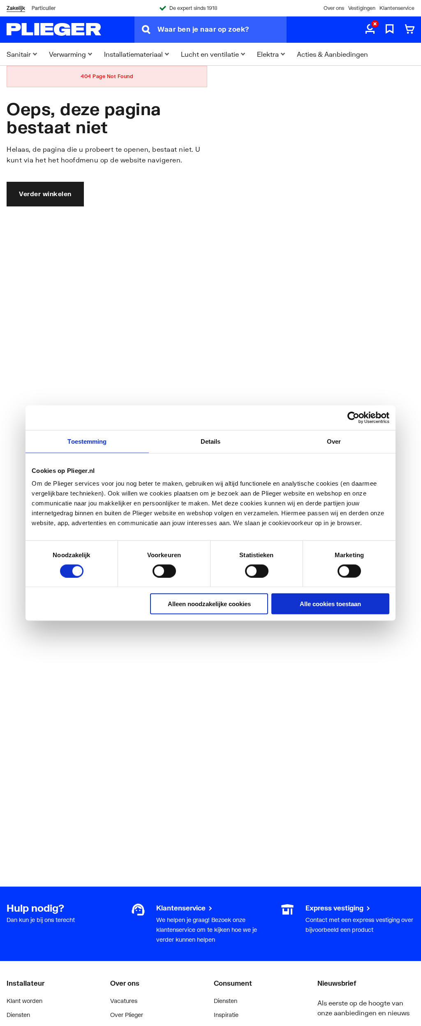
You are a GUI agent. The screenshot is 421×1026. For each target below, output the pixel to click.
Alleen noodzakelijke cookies (209, 603)
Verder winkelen (45, 193)
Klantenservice (396, 8)
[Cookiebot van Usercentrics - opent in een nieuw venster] (353, 417)
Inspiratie (226, 1014)
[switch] (164, 570)
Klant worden (24, 1000)
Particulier (44, 8)
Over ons (334, 8)
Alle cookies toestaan (330, 603)
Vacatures (123, 1000)
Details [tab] (211, 441)
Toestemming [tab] (86, 441)
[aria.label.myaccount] (370, 30)
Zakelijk (16, 8)
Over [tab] (334, 441)
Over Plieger (126, 1014)
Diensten (18, 1014)
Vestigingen (361, 8)
